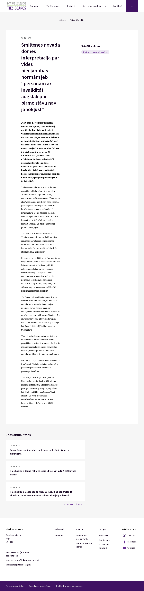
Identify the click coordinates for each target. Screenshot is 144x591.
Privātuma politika (14, 586)
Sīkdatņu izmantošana (39, 586)
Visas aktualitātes (73, 504)
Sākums (62, 20)
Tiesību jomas (52, 6)
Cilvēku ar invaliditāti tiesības (95, 52)
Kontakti (71, 6)
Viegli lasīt (117, 6)
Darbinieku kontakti (104, 546)
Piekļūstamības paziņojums (69, 586)
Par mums (35, 6)
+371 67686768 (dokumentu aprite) (22, 560)
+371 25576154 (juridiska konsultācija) (17, 554)
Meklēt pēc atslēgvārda (82, 537)
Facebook (131, 541)
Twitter (131, 535)
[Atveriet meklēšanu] (132, 6)
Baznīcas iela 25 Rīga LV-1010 (13, 538)
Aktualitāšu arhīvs (77, 20)
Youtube (131, 547)
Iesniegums (104, 540)
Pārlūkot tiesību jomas (84, 545)
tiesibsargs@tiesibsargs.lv (18, 564)
